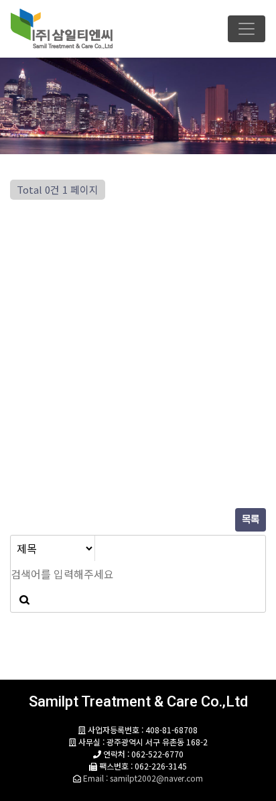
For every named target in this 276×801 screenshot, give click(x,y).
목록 (250, 520)
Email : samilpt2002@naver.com (143, 778)
